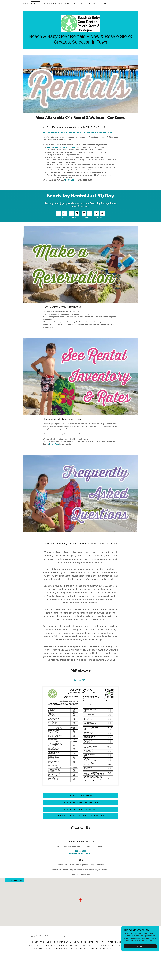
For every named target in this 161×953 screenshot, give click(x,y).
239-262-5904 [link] (80, 851)
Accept (140, 946)
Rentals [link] (35, 3)
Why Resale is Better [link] (118, 948)
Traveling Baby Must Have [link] (42, 945)
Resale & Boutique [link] (52, 3)
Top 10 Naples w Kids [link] (99, 945)
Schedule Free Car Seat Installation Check (80, 816)
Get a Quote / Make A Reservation (80, 802)
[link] (80, 23)
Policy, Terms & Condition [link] (115, 942)
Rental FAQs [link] (80, 942)
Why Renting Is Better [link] (65, 948)
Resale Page (54, 444)
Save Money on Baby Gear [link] (92, 948)
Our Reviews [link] (99, 3)
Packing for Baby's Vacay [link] (58, 942)
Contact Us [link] (84, 3)
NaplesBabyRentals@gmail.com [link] (80, 853)
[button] (136, 3)
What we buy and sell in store (80, 809)
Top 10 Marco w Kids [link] (42, 948)
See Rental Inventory (80, 796)
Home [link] (25, 3)
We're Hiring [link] (94, 942)
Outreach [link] (70, 3)
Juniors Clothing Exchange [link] (72, 945)
